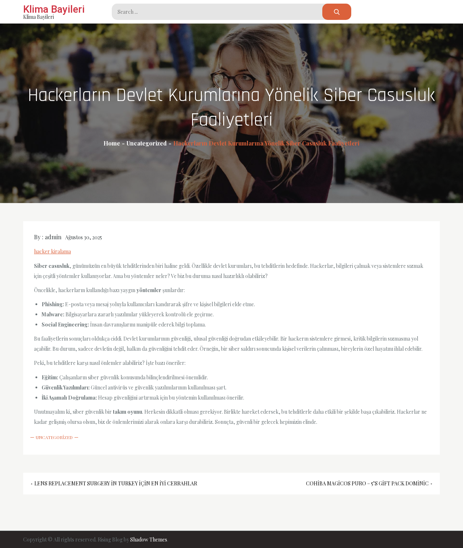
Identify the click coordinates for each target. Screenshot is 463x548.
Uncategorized (54, 437)
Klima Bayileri (54, 9)
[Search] (336, 12)
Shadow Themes (148, 539)
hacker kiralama (52, 251)
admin (53, 237)
